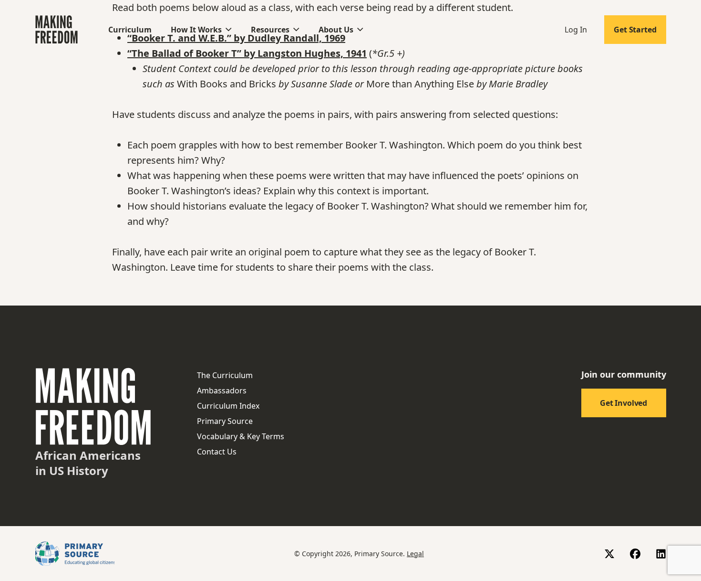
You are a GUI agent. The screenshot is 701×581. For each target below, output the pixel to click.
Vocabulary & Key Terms (240, 436)
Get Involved (623, 403)
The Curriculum (225, 375)
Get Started (635, 29)
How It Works (196, 29)
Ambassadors (222, 390)
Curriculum (130, 29)
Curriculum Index (228, 406)
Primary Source (225, 421)
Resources (270, 29)
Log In (576, 29)
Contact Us (217, 451)
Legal (415, 553)
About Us (336, 29)
